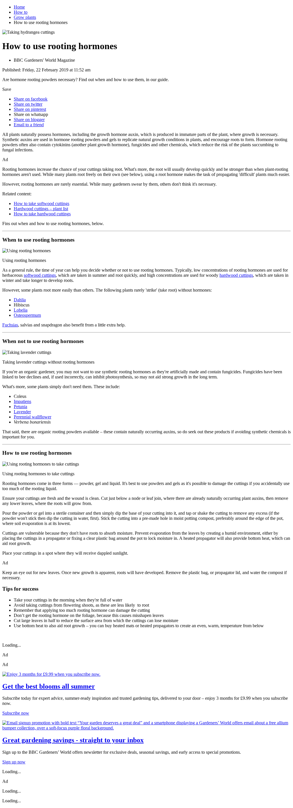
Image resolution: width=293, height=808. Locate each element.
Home (19, 7)
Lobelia (20, 310)
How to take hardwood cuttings (42, 213)
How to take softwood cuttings (41, 203)
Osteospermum (27, 315)
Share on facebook (30, 99)
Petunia (20, 406)
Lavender (22, 411)
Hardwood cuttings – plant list (41, 208)
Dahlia (20, 299)
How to (20, 12)
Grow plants (25, 17)
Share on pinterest (30, 109)
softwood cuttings (40, 275)
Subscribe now (15, 713)
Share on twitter (28, 104)
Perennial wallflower (32, 416)
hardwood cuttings (236, 275)
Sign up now (13, 761)
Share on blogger (29, 119)
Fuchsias (10, 324)
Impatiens (22, 401)
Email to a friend (29, 124)
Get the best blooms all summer (48, 686)
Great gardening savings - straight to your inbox (73, 740)
